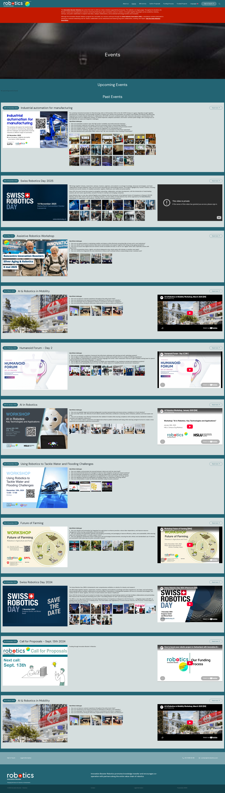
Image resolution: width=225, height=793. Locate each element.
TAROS (185, 788)
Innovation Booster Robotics (127, 600)
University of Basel (143, 600)
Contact (93, 788)
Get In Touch (11, 758)
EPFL (87, 602)
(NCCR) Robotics (129, 599)
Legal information (25, 758)
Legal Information (138, 788)
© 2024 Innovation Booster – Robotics (17, 788)
